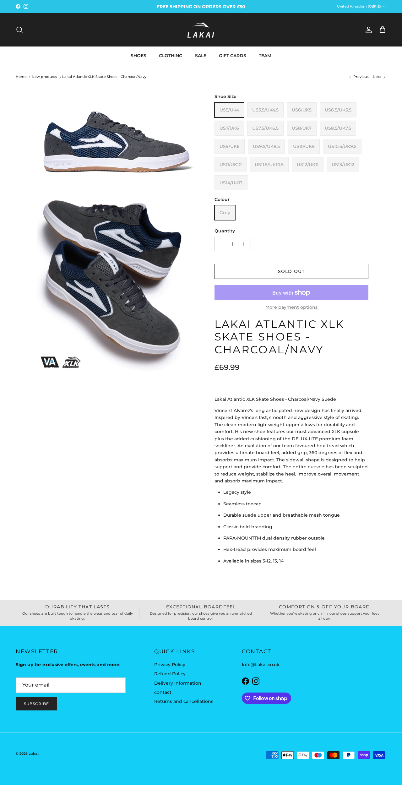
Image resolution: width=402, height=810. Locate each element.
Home (21, 77)
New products (44, 77)
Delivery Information (177, 683)
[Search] (19, 30)
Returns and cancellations (183, 701)
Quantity (225, 231)
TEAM (265, 55)
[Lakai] (201, 29)
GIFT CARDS (232, 55)
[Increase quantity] (245, 244)
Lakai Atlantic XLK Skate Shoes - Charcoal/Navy (104, 77)
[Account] (367, 30)
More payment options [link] (291, 307)
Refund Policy (170, 674)
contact (162, 692)
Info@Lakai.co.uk (261, 664)
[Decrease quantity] (220, 244)
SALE (200, 55)
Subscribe (36, 703)
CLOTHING (170, 55)
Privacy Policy (169, 664)
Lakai (33, 753)
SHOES (138, 55)
